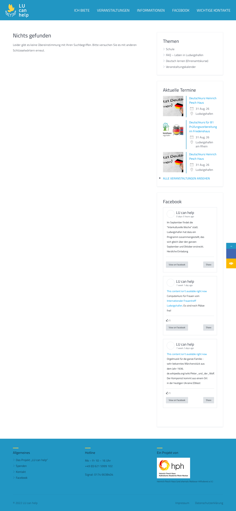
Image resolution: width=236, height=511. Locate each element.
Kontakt (21, 471)
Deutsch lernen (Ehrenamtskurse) (187, 61)
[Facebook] (231, 254)
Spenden (21, 466)
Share (208, 264)
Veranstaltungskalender (181, 67)
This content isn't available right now (187, 291)
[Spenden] (231, 263)
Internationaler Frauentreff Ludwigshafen (181, 303)
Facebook (21, 477)
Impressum (182, 503)
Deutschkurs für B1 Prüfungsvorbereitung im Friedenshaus (203, 126)
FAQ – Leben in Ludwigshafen (184, 55)
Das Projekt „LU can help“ (32, 460)
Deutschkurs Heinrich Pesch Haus (202, 100)
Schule (170, 49)
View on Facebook (177, 264)
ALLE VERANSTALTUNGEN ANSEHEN (186, 178)
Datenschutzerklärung (209, 503)
